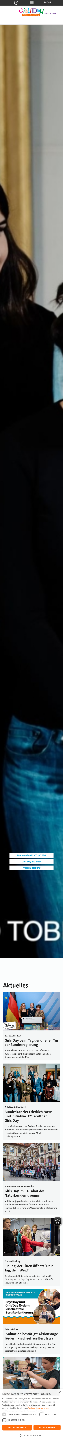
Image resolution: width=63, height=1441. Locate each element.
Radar (47, 2)
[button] (31, 1435)
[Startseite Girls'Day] (31, 15)
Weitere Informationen (38, 1408)
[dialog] (31, 1415)
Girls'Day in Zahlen (31, 861)
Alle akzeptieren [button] (17, 1427)
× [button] (59, 1392)
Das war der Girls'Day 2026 (31, 855)
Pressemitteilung (31, 867)
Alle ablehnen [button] (47, 1427)
